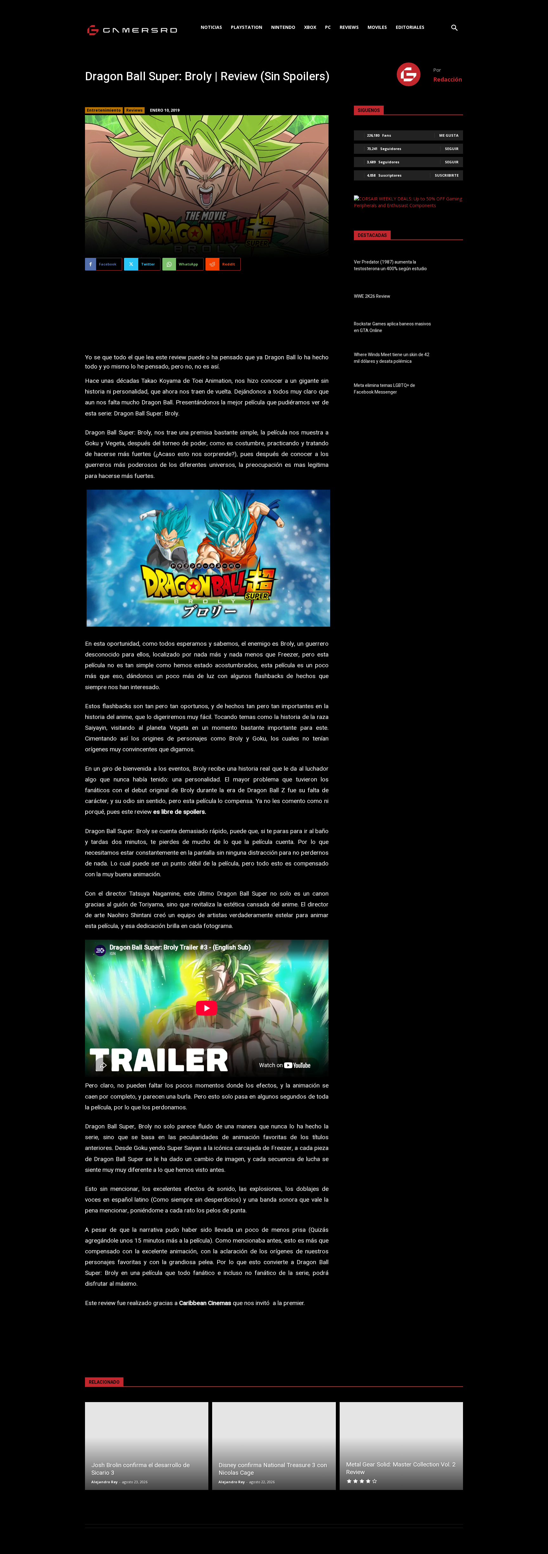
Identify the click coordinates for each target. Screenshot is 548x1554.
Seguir (452, 148)
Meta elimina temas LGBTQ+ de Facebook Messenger (384, 388)
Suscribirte (447, 175)
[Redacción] (415, 74)
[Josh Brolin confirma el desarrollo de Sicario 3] (146, 1446)
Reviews (134, 110)
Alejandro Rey (104, 1481)
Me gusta (449, 135)
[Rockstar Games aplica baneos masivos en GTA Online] (452, 328)
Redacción (447, 79)
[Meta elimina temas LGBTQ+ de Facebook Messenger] (452, 390)
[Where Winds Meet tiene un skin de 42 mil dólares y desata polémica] (452, 359)
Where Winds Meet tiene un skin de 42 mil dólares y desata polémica (391, 358)
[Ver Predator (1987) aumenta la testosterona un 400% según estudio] (452, 266)
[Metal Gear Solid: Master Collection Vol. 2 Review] (401, 1446)
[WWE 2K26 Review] (452, 297)
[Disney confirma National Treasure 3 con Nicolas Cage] (274, 1446)
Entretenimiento (104, 110)
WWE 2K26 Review (372, 296)
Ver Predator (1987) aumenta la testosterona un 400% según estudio (390, 265)
